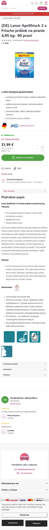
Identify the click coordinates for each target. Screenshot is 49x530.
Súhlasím (36, 523)
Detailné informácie (27, 125)
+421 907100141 (26, 473)
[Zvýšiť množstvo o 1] (42, 147)
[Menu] (46, 3)
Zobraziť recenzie (15, 403)
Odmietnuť (12, 523)
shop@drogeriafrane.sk (26, 469)
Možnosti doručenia (12, 139)
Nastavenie (24, 515)
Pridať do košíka (25, 157)
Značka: (6, 174)
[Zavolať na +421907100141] (32, 3)
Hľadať (42, 8)
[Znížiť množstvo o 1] (42, 150)
